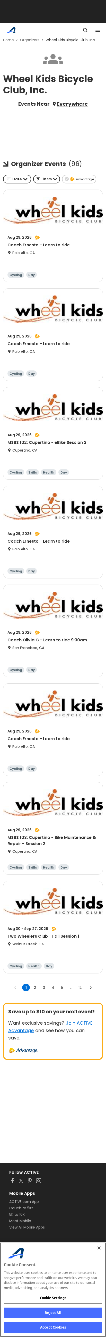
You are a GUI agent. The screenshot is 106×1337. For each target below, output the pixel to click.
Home (8, 39)
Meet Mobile (20, 1220)
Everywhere (72, 103)
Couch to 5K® (21, 1208)
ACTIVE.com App (24, 1201)
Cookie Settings (53, 1298)
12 (80, 987)
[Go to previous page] (15, 987)
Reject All (53, 1312)
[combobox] (17, 179)
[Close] (99, 1248)
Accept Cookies (53, 1327)
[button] (46, 179)
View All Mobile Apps (27, 1227)
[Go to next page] (90, 987)
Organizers (29, 39)
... (71, 987)
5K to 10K (17, 1214)
